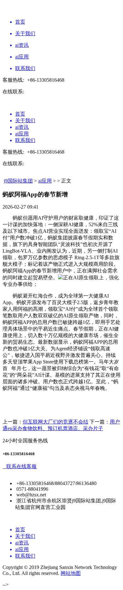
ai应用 (45, 180)
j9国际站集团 (18, 180)
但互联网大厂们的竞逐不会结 (55, 421)
